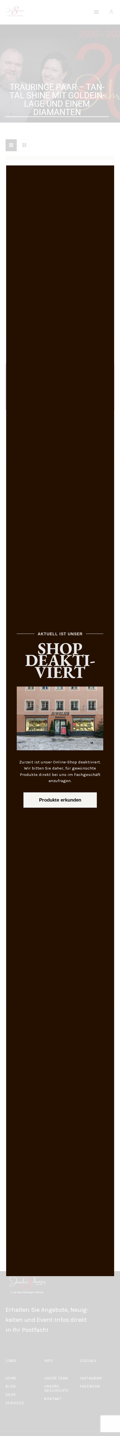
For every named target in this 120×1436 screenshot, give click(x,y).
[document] (60, 718)
